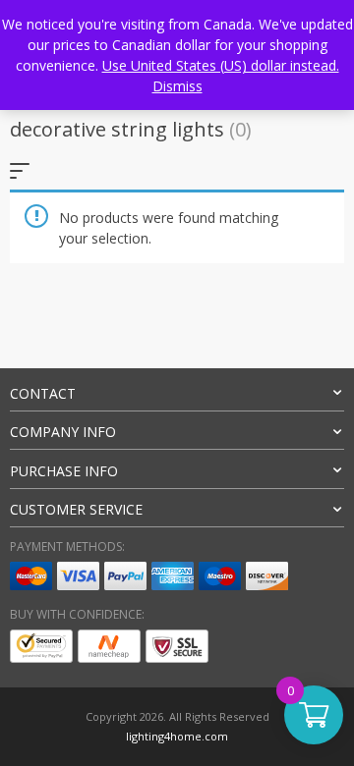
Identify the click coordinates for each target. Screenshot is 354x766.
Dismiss (177, 86)
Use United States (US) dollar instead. (220, 65)
